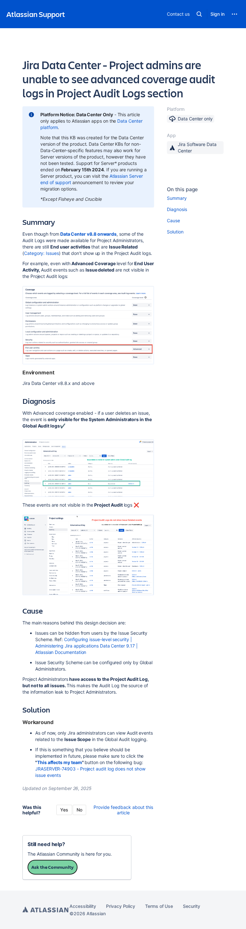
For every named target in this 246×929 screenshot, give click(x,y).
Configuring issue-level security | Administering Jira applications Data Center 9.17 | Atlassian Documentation (86, 646)
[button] (199, 14)
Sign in (217, 14)
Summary (177, 198)
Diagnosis (177, 209)
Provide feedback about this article (123, 809)
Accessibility (83, 906)
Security (191, 906)
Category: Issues (41, 253)
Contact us (178, 14)
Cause (173, 220)
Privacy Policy (120, 906)
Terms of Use (159, 906)
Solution (175, 231)
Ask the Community (52, 867)
